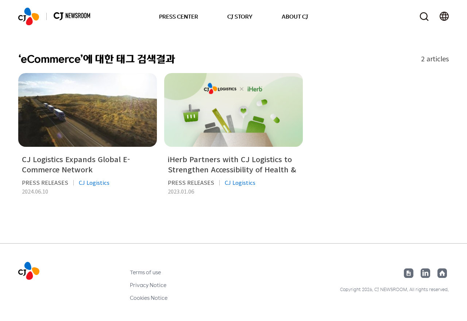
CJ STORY (239, 16)
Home (442, 273)
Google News (408, 273)
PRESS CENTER (178, 16)
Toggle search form (424, 16)
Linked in (425, 273)
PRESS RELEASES (45, 182)
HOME (28, 16)
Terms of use (145, 272)
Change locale (444, 16)
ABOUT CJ (295, 16)
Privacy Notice (148, 284)
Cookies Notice (148, 297)
